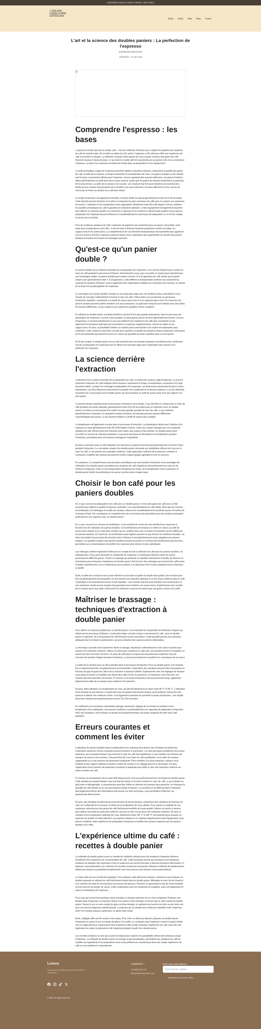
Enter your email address (175, 964)
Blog (198, 18)
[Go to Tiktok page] (60, 984)
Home (170, 18)
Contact (208, 18)
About (180, 18)
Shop (189, 18)
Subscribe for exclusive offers (180, 978)
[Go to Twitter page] (66, 984)
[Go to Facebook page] (49, 984)
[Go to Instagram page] (54, 984)
